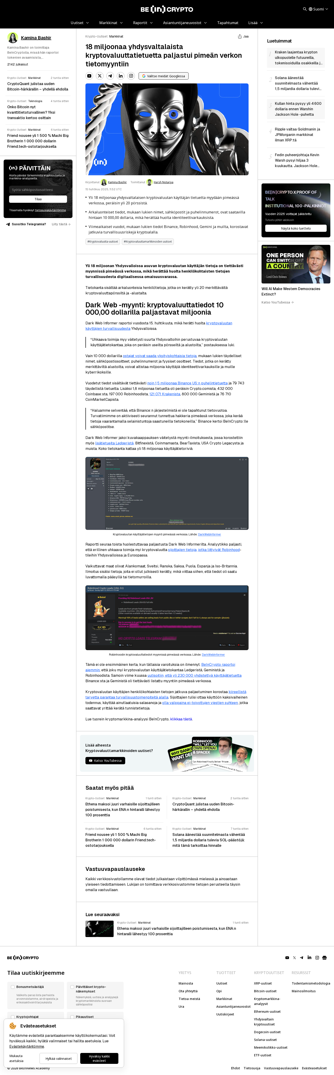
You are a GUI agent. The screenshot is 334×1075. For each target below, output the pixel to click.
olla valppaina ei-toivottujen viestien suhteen (200, 702)
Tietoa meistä (189, 999)
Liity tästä (59, 224)
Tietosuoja (252, 1068)
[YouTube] (89, 76)
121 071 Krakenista (165, 394)
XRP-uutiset (263, 983)
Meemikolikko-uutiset (270, 1047)
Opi (219, 991)
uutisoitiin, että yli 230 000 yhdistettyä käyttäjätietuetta (194, 675)
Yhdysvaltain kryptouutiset (264, 1021)
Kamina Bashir (117, 182)
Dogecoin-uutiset (267, 1032)
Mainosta (186, 983)
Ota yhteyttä (188, 991)
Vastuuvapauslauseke (281, 1068)
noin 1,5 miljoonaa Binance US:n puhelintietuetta (187, 383)
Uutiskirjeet (225, 1014)
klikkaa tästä (181, 719)
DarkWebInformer (209, 534)
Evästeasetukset (314, 1068)
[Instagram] (131, 76)
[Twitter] (100, 76)
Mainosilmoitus (304, 991)
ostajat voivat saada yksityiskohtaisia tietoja (160, 355)
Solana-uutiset (265, 1039)
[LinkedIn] (121, 76)
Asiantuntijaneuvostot (233, 1006)
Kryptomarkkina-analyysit (267, 1001)
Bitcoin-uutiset (265, 991)
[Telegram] (110, 76)
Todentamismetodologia (311, 983)
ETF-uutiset (262, 1055)
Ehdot (235, 1068)
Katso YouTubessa (276, 302)
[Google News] (324, 957)
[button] (35, 995)
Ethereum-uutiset (267, 1011)
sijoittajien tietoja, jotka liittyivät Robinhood (204, 549)
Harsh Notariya (163, 182)
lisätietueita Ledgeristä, (114, 443)
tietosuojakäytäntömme (50, 210)
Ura (181, 1006)
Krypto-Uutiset (96, 36)
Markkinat (116, 36)
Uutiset (221, 983)
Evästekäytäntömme (26, 1046)
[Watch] (296, 264)
